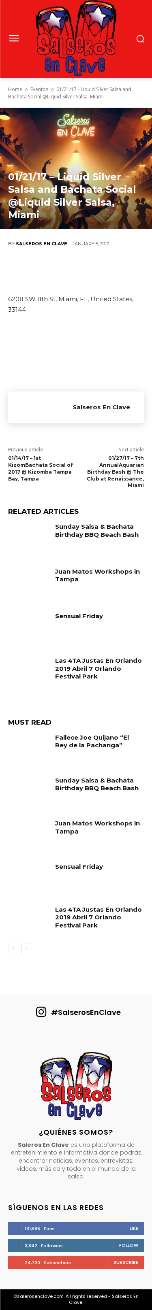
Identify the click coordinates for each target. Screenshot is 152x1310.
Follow (128, 1245)
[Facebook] (20, 271)
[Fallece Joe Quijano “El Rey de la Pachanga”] (28, 749)
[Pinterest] (69, 271)
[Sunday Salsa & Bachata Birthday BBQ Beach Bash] (28, 538)
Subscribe (125, 1262)
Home (15, 89)
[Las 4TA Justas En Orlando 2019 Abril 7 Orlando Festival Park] (28, 672)
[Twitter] (44, 271)
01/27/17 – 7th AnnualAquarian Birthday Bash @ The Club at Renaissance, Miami (115, 471)
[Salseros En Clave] (40, 407)
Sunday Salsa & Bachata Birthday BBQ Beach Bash (97, 530)
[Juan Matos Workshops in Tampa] (28, 583)
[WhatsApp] (93, 271)
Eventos (39, 89)
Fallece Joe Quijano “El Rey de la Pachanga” (92, 741)
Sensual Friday (79, 616)
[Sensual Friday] (28, 628)
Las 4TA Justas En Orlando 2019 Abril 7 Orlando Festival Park (98, 668)
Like (134, 1228)
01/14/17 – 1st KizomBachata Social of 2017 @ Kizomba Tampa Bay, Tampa (40, 468)
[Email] (117, 271)
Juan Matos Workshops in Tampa (97, 827)
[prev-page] (13, 949)
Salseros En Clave (41, 244)
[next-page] (26, 949)
